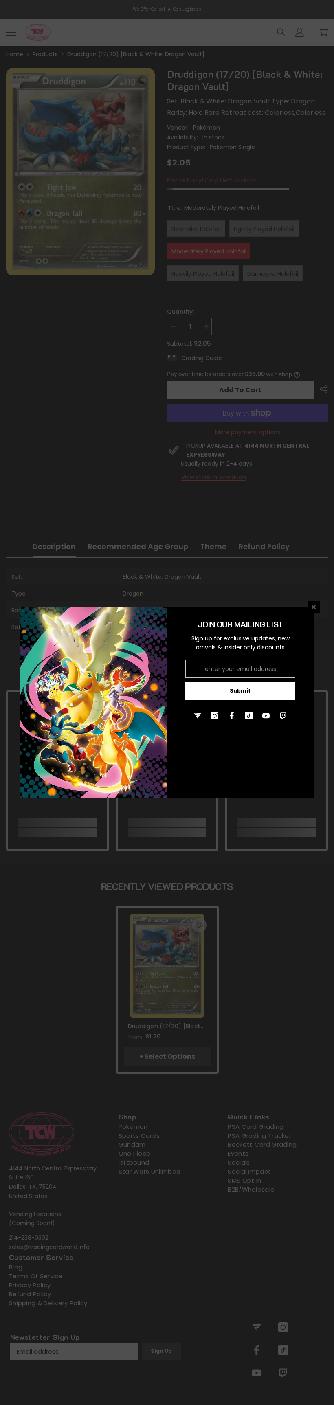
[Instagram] (214, 715)
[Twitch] (283, 715)
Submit (240, 690)
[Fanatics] (197, 715)
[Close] (314, 607)
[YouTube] (266, 715)
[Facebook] (231, 715)
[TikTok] (248, 715)
